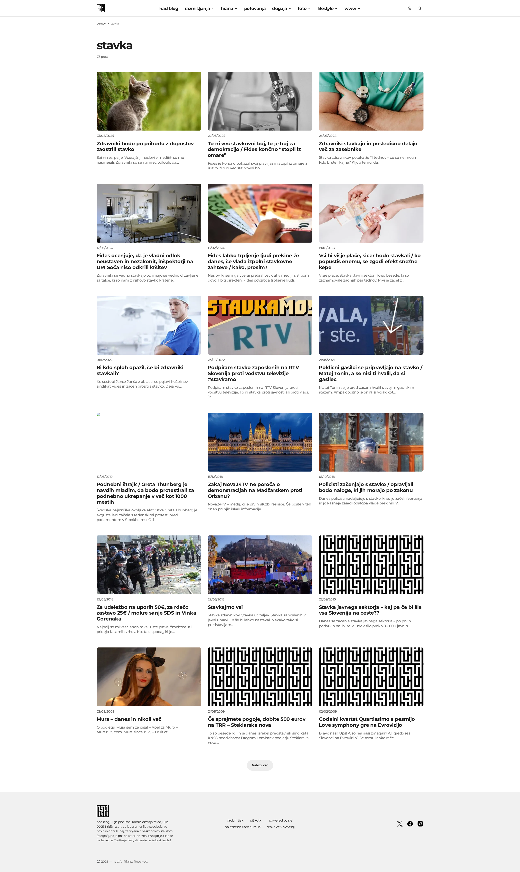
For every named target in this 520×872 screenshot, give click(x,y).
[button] (410, 8)
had (130, 840)
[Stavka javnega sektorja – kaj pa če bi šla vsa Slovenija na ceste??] (371, 564)
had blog (103, 822)
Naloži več (260, 765)
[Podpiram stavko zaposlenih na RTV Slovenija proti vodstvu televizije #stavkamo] (260, 325)
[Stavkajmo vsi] (260, 564)
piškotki (256, 820)
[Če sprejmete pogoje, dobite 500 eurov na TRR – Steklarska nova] (260, 676)
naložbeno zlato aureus (242, 827)
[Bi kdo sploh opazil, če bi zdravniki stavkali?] (149, 325)
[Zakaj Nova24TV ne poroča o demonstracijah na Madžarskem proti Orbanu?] (260, 442)
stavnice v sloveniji (281, 827)
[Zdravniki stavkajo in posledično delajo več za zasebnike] (371, 101)
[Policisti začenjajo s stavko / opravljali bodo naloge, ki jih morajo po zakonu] (371, 442)
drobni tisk (235, 820)
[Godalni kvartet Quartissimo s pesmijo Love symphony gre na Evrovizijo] (371, 676)
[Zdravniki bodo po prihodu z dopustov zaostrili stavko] (149, 101)
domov (101, 23)
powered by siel (281, 820)
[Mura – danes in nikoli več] (149, 676)
